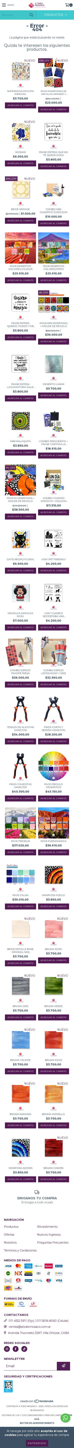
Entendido (37, 1443)
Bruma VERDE (53, 1006)
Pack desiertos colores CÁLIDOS (20, 267)
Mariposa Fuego (53, 895)
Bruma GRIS (20, 1006)
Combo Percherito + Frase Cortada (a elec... (53, 443)
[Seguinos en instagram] (7, 1349)
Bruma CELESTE (20, 1059)
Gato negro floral (20, 559)
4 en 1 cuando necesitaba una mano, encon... (53, 615)
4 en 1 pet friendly (53, 559)
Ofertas (9, 1234)
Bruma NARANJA (20, 1114)
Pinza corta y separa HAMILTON (53, 729)
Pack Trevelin (20, 841)
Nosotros (10, 1242)
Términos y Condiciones (20, 1250)
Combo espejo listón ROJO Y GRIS (53, 672)
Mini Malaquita (20, 441)
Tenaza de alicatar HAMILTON (20, 729)
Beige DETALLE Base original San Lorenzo (20, 950)
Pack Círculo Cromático (53, 786)
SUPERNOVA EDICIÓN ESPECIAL (20, 93)
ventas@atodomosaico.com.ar (30, 1327)
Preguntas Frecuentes (52, 1242)
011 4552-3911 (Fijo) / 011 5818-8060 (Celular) (38, 1321)
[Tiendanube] (37, 1402)
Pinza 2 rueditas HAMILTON (20, 786)
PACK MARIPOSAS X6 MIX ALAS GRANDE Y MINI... (53, 93)
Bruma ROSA (53, 949)
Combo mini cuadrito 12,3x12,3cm (53, 211)
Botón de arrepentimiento (37, 1423)
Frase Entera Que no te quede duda (53, 154)
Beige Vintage (20, 209)
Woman (20, 152)
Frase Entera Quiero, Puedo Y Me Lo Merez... (20, 325)
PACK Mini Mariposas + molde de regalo (53, 325)
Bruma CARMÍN (53, 1167)
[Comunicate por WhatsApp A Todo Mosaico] (65, 1418)
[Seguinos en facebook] (16, 1349)
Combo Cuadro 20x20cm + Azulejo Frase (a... (54, 499)
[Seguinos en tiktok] (24, 1349)
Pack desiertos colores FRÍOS (53, 267)
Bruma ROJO (53, 1059)
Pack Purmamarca (54, 841)
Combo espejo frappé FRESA (20, 672)
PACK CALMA (20, 895)
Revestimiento (47, 1226)
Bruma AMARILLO (53, 1114)
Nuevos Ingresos (49, 1234)
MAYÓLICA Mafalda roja (20, 615)
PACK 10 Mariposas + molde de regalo (20, 499)
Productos (11, 1226)
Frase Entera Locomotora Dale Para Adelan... (20, 386)
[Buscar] (31, 15)
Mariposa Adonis (20, 1167)
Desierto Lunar (53, 384)
